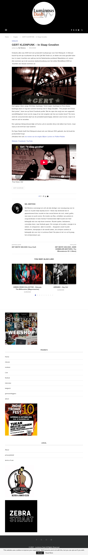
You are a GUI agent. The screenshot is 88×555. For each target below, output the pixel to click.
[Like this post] (41, 196)
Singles (15, 37)
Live (6, 372)
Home (7, 37)
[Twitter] (73, 30)
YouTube (30, 141)
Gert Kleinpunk (18, 188)
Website (15, 141)
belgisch (8, 388)
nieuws (7, 362)
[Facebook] (71, 30)
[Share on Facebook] (43, 196)
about (7, 399)
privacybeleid (9, 455)
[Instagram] (76, 30)
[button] (15, 279)
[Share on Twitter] (45, 196)
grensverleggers (10, 393)
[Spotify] (78, 30)
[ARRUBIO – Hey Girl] (60, 274)
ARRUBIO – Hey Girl (60, 287)
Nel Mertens (22, 48)
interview (8, 383)
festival (7, 378)
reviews (7, 367)
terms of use (9, 460)
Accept (40, 553)
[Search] (82, 30)
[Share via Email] (47, 196)
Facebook (22, 141)
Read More (49, 553)
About (7, 450)
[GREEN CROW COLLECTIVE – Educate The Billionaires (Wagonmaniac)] (27, 274)
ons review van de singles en (44, 136)
